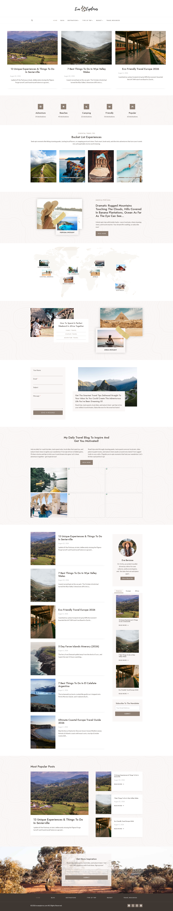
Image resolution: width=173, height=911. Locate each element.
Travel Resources (113, 20)
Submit (127, 714)
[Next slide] (135, 387)
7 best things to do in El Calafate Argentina (77, 684)
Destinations (71, 898)
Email (35, 379)
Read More (124, 625)
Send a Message (48, 412)
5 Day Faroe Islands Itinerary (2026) (78, 646)
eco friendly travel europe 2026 (140, 69)
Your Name (37, 370)
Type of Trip (91, 898)
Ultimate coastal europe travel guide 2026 (79, 721)
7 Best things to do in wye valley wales (86, 70)
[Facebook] (128, 905)
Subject (35, 387)
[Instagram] (136, 905)
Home (55, 20)
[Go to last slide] (79, 387)
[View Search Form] (32, 20)
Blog (62, 20)
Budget (110, 898)
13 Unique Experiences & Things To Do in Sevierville (32, 70)
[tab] (118, 591)
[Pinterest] (140, 905)
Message (36, 396)
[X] (133, 905)
